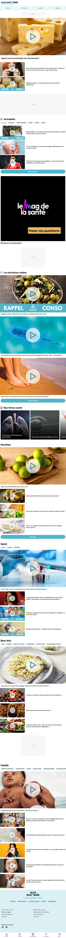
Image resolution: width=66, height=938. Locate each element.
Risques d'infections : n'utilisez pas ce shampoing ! (43, 629)
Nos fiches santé (13, 407)
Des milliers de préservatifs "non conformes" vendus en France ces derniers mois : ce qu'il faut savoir (45, 69)
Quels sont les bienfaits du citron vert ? (14, 487)
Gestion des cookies (39, 910)
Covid (3, 547)
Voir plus (33, 537)
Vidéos (19, 936)
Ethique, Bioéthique (49, 768)
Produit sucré (37, 768)
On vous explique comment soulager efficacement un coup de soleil (45, 147)
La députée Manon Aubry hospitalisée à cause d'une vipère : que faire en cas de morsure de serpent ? (44, 598)
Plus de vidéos (33, 401)
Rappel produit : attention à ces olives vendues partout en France (24, 314)
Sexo (3, 644)
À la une (6, 936)
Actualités (9, 119)
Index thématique (38, 914)
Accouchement (20, 768)
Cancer (37, 122)
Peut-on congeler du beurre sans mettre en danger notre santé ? (44, 526)
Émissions (57, 8)
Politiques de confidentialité (41, 912)
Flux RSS (4, 916)
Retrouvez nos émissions (11, 243)
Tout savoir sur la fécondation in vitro (45, 437)
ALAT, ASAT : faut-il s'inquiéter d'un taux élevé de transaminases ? (24, 589)
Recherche (46, 936)
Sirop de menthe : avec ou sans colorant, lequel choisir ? (45, 511)
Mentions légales (6, 912)
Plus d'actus (33, 172)
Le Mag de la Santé (34, 901)
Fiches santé (33, 936)
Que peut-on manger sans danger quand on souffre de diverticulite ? (25, 686)
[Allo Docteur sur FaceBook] (3, 927)
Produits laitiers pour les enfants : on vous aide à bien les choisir (46, 850)
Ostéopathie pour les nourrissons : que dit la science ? (20, 810)
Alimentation (30, 644)
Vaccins (9, 547)
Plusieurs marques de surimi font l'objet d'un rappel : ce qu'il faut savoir (45, 614)
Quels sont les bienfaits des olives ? (38, 710)
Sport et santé (40, 644)
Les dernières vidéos (15, 272)
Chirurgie (17, 547)
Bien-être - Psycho (19, 644)
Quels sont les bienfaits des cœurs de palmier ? (42, 496)
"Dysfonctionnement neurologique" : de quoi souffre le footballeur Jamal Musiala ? (45, 162)
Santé (7, 8)
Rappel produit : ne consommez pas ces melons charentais (42, 84)
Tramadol (11, 122)
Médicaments (52, 901)
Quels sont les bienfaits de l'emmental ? (20, 58)
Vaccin (29, 768)
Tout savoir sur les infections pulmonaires (12, 436)
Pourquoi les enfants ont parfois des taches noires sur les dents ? (45, 866)
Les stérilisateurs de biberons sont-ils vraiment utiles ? (45, 835)
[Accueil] (33, 895)
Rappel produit (22, 901)
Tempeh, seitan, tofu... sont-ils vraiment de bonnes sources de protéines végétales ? (44, 726)
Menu (59, 936)
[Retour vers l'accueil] (33, 3)
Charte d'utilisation (7, 914)
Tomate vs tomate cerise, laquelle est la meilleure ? (44, 695)
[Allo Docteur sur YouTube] (6, 927)
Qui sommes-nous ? (7, 910)
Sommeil (9, 644)
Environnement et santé (53, 644)
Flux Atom (36, 916)
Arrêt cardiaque (21, 122)
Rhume (43, 122)
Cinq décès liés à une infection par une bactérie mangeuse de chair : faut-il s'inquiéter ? (32, 355)
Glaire (30, 122)
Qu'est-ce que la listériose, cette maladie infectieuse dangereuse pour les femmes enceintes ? (45, 820)
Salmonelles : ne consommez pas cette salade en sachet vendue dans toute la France (46, 133)
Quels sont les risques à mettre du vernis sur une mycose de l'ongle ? (25, 396)
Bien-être (24, 8)
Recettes (6, 444)
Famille (40, 8)
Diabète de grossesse (7, 768)
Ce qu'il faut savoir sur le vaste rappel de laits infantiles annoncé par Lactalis (45, 881)
